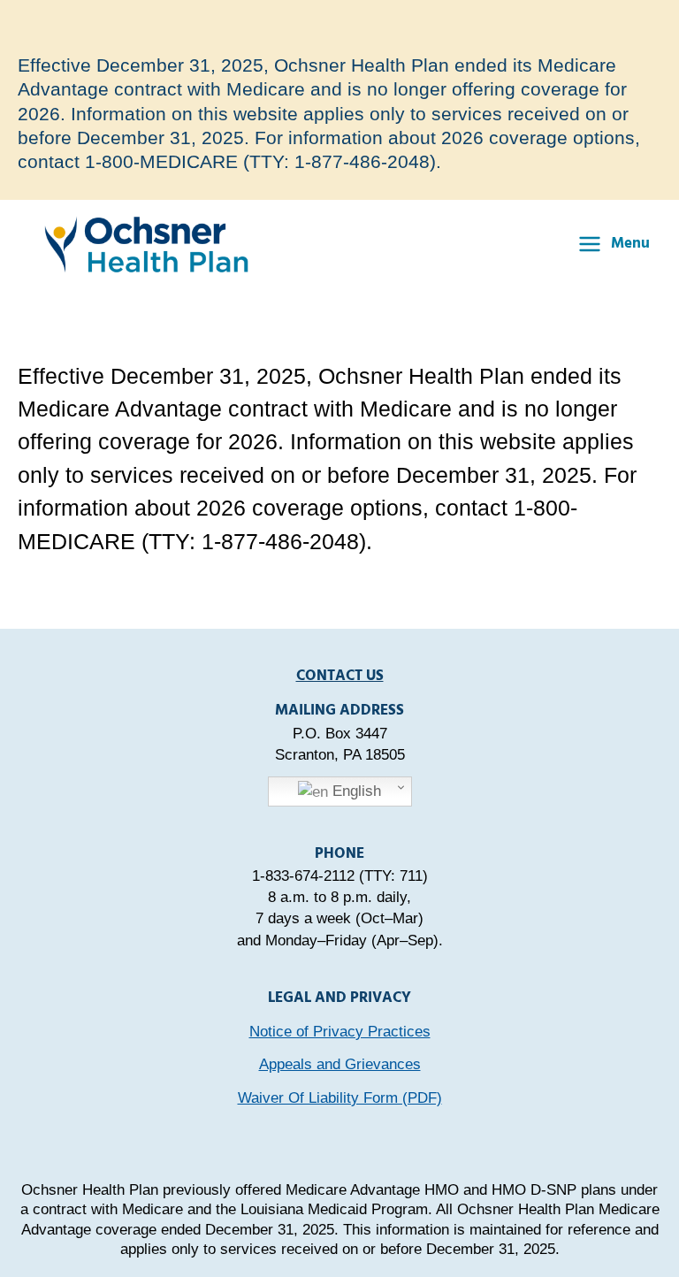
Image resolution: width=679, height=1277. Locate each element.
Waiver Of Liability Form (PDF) (340, 1097)
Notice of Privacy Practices (340, 1031)
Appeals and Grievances (340, 1064)
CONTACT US (340, 676)
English (354, 790)
